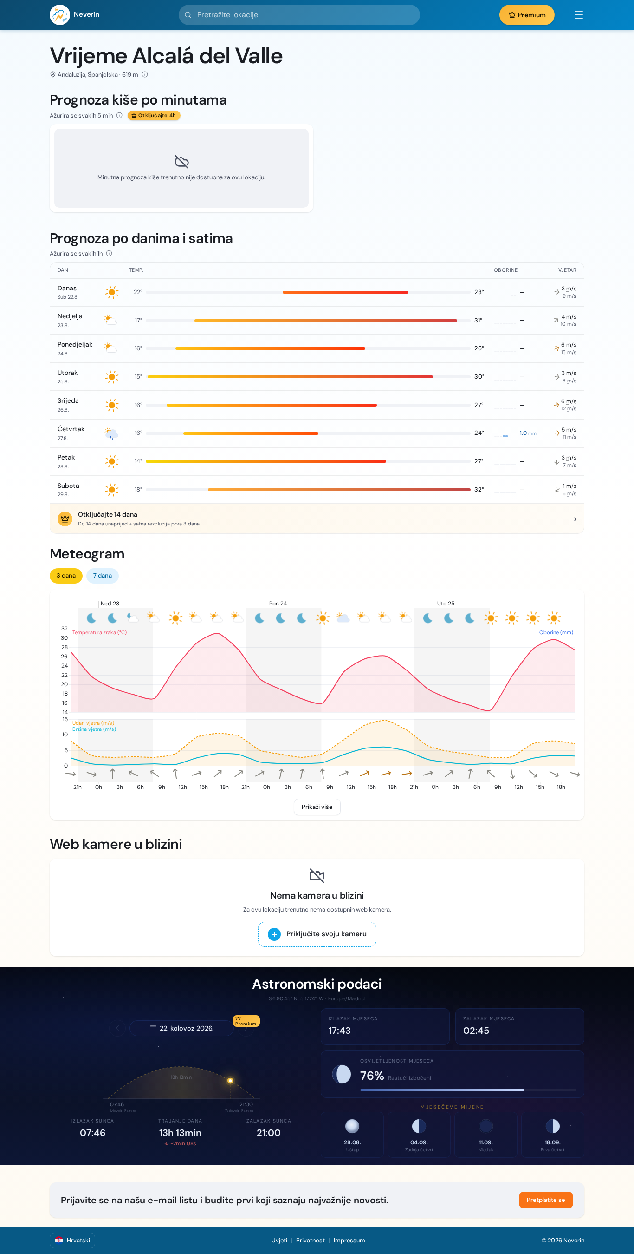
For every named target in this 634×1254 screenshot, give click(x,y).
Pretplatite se (546, 1200)
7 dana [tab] (102, 575)
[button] (574, 15)
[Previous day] (117, 1028)
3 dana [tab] (66, 575)
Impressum (349, 1240)
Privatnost (310, 1240)
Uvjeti (279, 1240)
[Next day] (246, 1028)
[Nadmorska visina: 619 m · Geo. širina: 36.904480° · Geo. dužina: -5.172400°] (145, 74)
